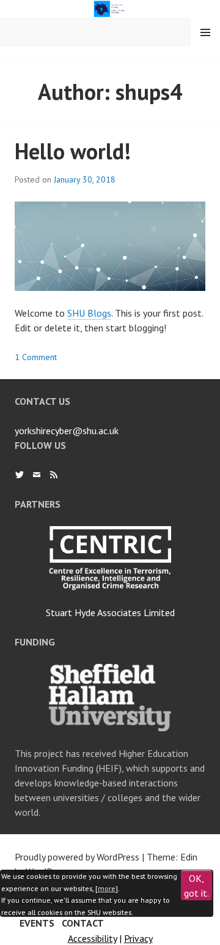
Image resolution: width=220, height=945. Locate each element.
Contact (83, 923)
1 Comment (36, 357)
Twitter (19, 474)
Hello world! (73, 151)
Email (37, 474)
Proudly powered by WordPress (77, 857)
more (107, 888)
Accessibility (92, 938)
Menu (205, 32)
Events (37, 923)
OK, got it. (196, 885)
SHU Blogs (89, 313)
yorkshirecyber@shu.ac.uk (67, 430)
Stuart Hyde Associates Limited (110, 612)
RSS (54, 474)
